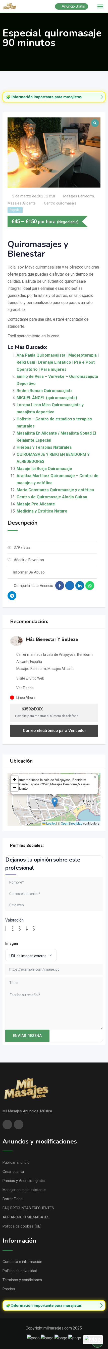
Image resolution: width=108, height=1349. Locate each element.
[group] (54, 97)
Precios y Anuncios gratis (24, 1180)
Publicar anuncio (16, 1162)
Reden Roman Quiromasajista (45, 390)
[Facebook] (46, 845)
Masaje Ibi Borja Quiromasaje (44, 468)
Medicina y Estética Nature (42, 511)
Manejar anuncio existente (24, 1190)
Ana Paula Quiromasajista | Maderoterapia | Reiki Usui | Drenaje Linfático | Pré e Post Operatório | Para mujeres (58, 362)
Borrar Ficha (13, 1199)
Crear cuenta (13, 1171)
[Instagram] (51, 845)
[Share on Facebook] (59, 585)
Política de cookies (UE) (22, 1226)
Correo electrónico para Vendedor (54, 730)
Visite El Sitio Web (30, 678)
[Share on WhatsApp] (89, 585)
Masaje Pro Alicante (36, 504)
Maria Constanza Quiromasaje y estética (55, 489)
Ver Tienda (25, 688)
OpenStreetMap (71, 823)
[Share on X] (69, 585)
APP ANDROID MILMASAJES (26, 1217)
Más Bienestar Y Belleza (52, 639)
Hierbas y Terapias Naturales (44, 447)
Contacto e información (22, 1261)
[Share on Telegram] (12, 595)
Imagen (11, 944)
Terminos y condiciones (22, 1280)
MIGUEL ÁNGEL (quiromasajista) (47, 397)
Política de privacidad (20, 1271)
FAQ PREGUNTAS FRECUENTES (28, 1208)
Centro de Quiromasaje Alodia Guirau (52, 497)
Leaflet (50, 823)
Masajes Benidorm (78, 196)
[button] (54, 802)
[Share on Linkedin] (79, 585)
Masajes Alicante (22, 203)
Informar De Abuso (29, 572)
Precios (9, 1289)
